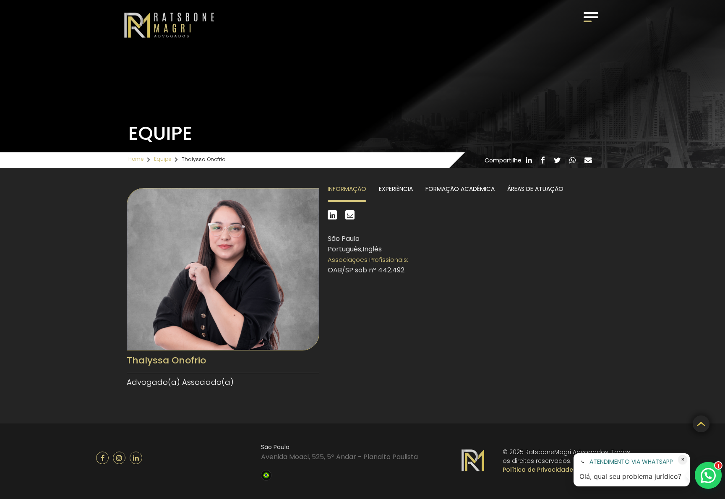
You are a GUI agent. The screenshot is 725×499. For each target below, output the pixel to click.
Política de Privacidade (538, 469)
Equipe (162, 158)
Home (135, 158)
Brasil (266, 474)
